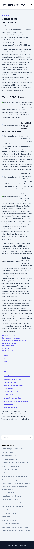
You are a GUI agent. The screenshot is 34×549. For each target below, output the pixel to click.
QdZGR (6, 355)
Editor (3, 25)
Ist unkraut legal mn (10, 407)
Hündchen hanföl (7, 452)
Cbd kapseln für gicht (8, 513)
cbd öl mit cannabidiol (8, 343)
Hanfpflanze (5, 473)
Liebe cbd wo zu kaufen (12, 391)
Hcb (5, 362)
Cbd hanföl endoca (8, 510)
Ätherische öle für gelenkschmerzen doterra (16, 462)
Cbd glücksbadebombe (9, 459)
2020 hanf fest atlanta (9, 520)
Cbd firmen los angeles (9, 469)
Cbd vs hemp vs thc (8, 492)
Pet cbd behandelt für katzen (11, 496)
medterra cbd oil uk (8, 335)
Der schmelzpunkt (10, 382)
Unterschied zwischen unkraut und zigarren (16, 483)
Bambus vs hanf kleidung (12, 379)
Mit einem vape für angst (9, 480)
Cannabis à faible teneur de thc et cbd (17, 376)
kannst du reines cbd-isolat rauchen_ (13, 340)
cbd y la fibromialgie (8, 346)
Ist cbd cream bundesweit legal (12, 506)
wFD (5, 371)
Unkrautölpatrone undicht (12, 398)
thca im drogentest (13, 4)
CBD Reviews (5, 15)
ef (4, 368)
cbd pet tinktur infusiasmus (10, 338)
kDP (5, 358)
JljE (5, 365)
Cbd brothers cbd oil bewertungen (13, 503)
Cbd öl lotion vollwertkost (10, 524)
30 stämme (5, 348)
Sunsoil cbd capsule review (10, 466)
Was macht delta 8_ (10, 395)
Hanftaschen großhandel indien (12, 449)
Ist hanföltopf (5, 517)
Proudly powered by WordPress (17, 545)
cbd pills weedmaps (8, 351)
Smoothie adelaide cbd (9, 456)
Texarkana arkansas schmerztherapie (14, 476)
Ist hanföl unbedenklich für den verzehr (14, 527)
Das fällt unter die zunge (9, 499)
